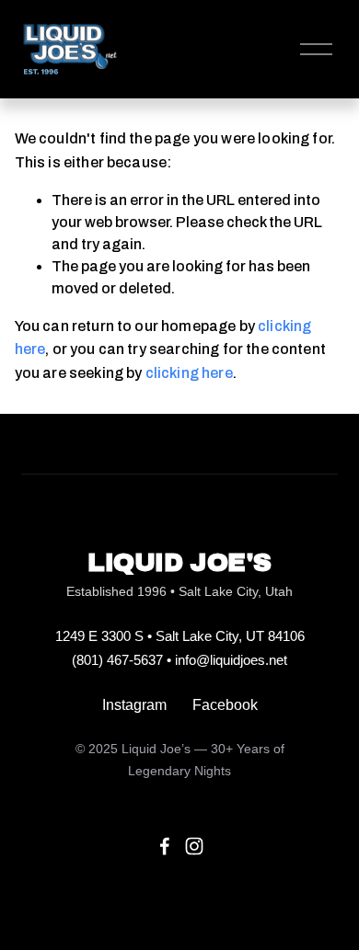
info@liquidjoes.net (231, 660)
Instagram (134, 705)
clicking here (189, 373)
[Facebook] (165, 846)
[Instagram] (194, 846)
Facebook (225, 705)
